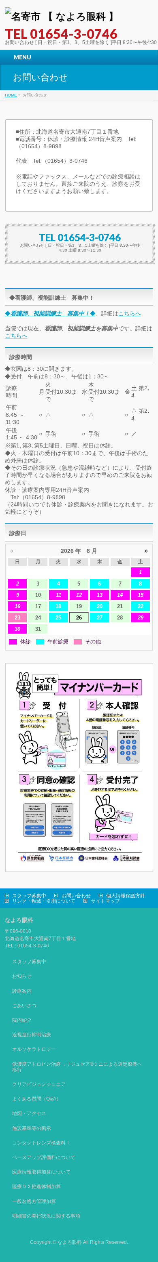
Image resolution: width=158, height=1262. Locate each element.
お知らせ (22, 976)
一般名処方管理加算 (34, 1201)
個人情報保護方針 (125, 896)
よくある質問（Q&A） (36, 1099)
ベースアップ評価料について (43, 1157)
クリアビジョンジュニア (39, 1084)
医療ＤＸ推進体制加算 (36, 1186)
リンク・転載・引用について (43, 901)
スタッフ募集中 (29, 896)
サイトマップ (105, 901)
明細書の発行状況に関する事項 (46, 1216)
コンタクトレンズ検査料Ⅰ (41, 1143)
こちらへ (129, 313)
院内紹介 (22, 1020)
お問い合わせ (76, 896)
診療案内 (22, 991)
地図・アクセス (29, 1113)
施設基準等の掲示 (31, 1128)
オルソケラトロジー (34, 1049)
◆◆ (50, 313)
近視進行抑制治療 (31, 1034)
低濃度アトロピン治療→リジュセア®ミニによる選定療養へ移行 (77, 1067)
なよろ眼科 (70, 1242)
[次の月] (146, 551)
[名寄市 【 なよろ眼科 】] (61, 16)
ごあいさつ (24, 1005)
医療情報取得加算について (41, 1172)
